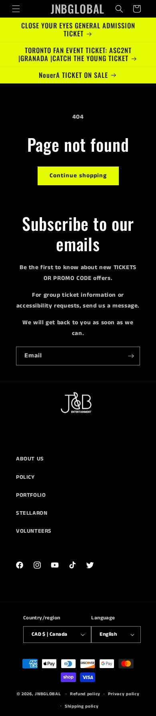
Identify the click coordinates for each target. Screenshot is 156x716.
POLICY (25, 477)
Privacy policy (124, 694)
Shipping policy (82, 706)
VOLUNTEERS (34, 531)
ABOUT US (30, 459)
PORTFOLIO (31, 495)
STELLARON (31, 513)
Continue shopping (78, 175)
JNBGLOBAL (48, 694)
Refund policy (85, 694)
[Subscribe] (131, 356)
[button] (16, 9)
